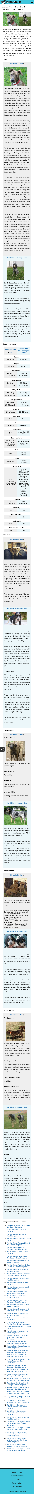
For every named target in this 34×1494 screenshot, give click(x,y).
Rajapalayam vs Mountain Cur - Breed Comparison (17, 1314)
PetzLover (17, 1479)
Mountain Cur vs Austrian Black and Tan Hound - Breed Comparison (19, 1274)
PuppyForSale (17, 1483)
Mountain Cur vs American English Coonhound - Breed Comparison (18, 1266)
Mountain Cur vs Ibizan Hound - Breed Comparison (17, 1270)
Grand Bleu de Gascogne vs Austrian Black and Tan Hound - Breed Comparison (17, 1440)
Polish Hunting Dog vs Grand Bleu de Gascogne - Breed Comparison (18, 1397)
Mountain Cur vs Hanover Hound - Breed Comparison (18, 1288)
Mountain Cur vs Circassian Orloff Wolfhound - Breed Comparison (18, 1310)
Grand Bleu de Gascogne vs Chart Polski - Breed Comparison (18, 1449)
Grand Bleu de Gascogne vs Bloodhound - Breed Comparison (18, 1401)
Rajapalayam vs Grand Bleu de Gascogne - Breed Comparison (17, 1351)
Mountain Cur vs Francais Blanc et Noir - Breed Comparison (18, 1244)
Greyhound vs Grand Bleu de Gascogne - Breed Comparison (17, 1342)
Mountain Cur (14, 63)
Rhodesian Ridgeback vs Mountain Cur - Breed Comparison (18, 1226)
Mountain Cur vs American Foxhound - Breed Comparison (17, 1248)
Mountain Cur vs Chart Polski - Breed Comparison (17, 1296)
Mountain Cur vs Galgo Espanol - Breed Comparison (18, 1279)
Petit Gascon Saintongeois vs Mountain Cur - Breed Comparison (18, 1323)
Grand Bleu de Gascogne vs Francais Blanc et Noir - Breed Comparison (17, 1406)
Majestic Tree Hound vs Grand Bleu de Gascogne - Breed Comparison (18, 1392)
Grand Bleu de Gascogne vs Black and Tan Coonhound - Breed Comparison (18, 1423)
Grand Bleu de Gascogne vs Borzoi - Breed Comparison (19, 1418)
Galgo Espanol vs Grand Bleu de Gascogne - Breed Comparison (18, 1384)
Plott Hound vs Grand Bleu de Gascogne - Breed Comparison (17, 1355)
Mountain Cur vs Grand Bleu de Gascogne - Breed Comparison (17, 1301)
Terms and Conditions (17, 1476)
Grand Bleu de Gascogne (15, 258)
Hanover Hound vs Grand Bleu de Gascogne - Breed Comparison (18, 1388)
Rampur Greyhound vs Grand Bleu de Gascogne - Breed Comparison (18, 1379)
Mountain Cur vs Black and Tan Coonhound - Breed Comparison (17, 1257)
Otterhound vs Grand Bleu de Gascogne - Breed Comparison (17, 1366)
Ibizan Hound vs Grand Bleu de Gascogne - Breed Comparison (17, 1375)
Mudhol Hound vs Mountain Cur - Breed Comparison (18, 1332)
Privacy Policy (17, 1472)
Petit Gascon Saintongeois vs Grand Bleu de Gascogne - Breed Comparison (19, 1361)
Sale (21, 63)
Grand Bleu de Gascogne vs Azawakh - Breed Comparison (17, 1445)
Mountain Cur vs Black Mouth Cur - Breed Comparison (18, 1261)
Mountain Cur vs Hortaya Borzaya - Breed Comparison (18, 1305)
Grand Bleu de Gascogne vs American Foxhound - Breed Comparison (16, 1412)
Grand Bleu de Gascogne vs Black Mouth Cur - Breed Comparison (18, 1428)
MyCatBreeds (17, 1487)
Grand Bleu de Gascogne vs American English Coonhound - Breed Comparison (17, 1433)
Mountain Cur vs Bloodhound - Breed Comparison (17, 1235)
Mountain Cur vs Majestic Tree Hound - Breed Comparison (17, 1292)
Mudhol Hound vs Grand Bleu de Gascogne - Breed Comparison (18, 1370)
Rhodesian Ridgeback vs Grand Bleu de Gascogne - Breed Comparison (17, 1337)
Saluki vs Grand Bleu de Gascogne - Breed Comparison (19, 1347)
